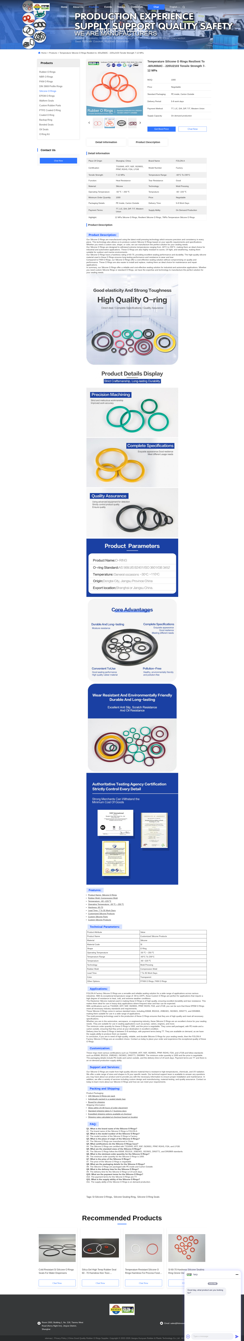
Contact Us (137, 7)
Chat (156, 7)
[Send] (237, 1336)
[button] (42, 1255)
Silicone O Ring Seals (148, 1197)
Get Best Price (161, 129)
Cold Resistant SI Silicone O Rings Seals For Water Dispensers (56, 1271)
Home (64, 7)
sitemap (48, 1338)
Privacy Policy (60, 1338)
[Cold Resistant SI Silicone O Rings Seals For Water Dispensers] (57, 1248)
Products (94, 7)
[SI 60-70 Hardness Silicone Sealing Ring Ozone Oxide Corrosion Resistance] (186, 1248)
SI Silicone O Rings (102, 1197)
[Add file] (188, 1336)
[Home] (41, 7)
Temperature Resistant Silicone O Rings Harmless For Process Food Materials (142, 1271)
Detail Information (106, 142)
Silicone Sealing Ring (125, 1197)
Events (108, 7)
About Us (78, 7)
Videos (121, 7)
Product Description (148, 142)
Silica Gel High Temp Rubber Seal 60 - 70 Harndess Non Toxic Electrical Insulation (99, 1271)
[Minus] (237, 1274)
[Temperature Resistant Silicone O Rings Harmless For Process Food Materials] (143, 1248)
